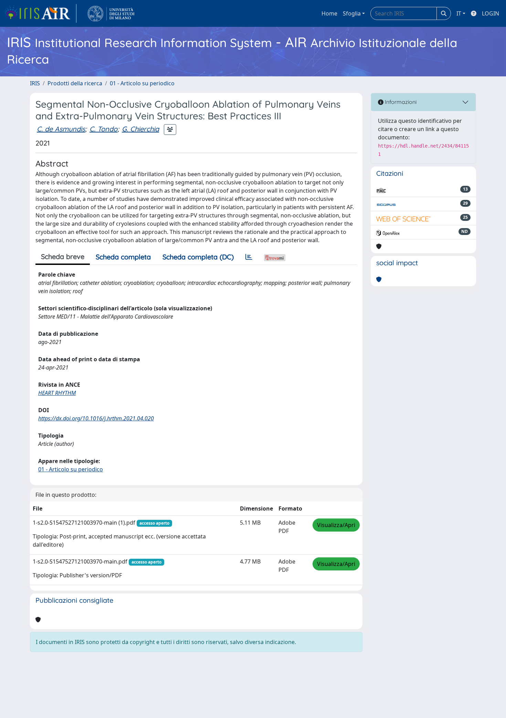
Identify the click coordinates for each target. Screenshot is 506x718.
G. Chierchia (140, 129)
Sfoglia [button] (352, 13)
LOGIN (490, 13)
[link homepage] (40, 13)
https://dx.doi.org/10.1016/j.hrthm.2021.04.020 (96, 418)
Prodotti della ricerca (75, 83)
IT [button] (458, 13)
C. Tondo (103, 129)
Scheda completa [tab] (123, 257)
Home (329, 13)
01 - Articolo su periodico (142, 83)
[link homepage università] (111, 13)
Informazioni (400, 101)
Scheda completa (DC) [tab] (198, 257)
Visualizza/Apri (336, 525)
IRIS (35, 83)
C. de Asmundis (61, 129)
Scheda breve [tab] (62, 256)
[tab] (249, 257)
